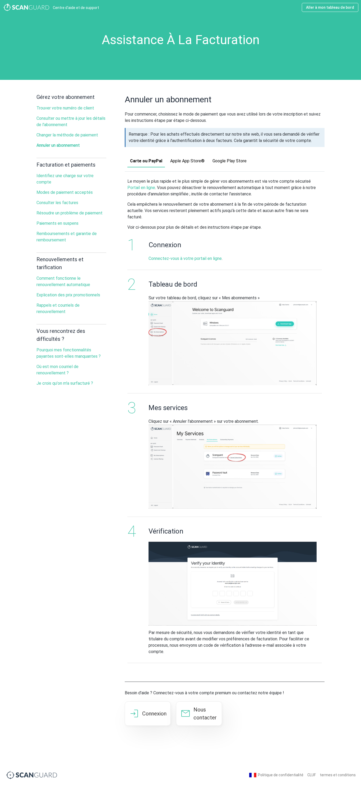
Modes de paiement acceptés (64, 192)
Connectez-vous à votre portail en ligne (185, 258)
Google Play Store (229, 160)
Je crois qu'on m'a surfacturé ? (64, 383)
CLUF (311, 775)
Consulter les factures (57, 202)
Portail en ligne (141, 187)
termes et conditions (338, 775)
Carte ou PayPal (146, 160)
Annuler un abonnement (58, 145)
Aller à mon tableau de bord (330, 7)
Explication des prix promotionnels (68, 294)
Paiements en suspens (57, 223)
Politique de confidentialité (280, 775)
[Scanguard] (31, 774)
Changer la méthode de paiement (67, 134)
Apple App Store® (187, 160)
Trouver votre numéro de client (65, 108)
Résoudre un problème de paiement (69, 212)
